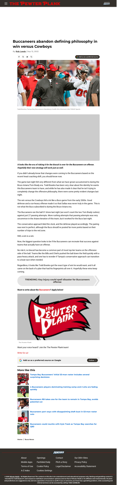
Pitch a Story (61, 462)
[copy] (31, 56)
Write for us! (22, 353)
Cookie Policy (43, 466)
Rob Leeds (21, 51)
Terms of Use (27, 466)
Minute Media (14, 476)
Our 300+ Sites (81, 458)
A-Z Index (25, 470)
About (24, 458)
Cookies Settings (44, 470)
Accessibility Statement (85, 466)
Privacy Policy (80, 462)
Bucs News (29, 439)
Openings (41, 458)
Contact (59, 458)
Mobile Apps (26, 462)
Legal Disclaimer (63, 466)
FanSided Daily (43, 462)
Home (19, 439)
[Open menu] (6, 3)
